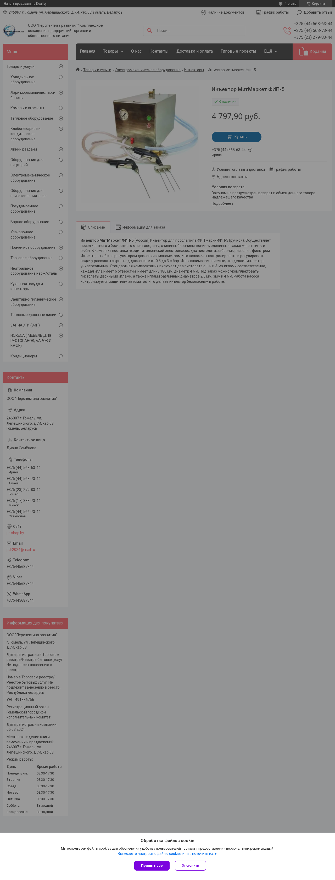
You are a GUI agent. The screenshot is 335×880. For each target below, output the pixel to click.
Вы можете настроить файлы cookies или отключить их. (166, 853)
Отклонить (190, 865)
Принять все (152, 865)
